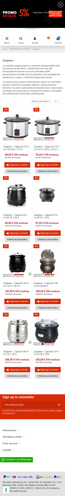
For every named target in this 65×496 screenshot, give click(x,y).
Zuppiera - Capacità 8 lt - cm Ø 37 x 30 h (46, 216)
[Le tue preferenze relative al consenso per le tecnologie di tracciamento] (6, 490)
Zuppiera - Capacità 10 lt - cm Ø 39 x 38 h (47, 353)
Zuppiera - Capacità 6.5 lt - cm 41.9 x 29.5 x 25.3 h (47, 148)
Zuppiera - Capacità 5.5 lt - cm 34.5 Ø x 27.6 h (16, 148)
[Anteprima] (19, 212)
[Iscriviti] (59, 404)
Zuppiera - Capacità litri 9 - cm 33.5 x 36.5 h (16, 284)
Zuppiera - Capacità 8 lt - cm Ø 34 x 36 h (15, 216)
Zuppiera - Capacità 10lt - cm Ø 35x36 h (46, 284)
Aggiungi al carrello (19, 165)
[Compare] (15, 212)
